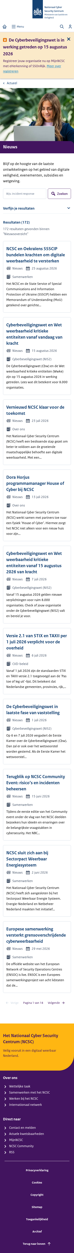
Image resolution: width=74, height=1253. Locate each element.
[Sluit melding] (68, 39)
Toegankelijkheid (37, 1219)
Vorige (15, 1003)
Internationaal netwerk (25, 1105)
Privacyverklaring (37, 1170)
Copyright (37, 1195)
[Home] (4, 26)
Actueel (12, 83)
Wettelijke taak (19, 1086)
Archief (37, 1231)
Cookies (37, 1182)
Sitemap (37, 1207)
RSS (11, 1152)
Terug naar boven (34, 1244)
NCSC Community (21, 1146)
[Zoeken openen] (61, 26)
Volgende (54, 1003)
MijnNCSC (16, 1140)
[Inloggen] (70, 26)
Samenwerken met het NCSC (29, 1092)
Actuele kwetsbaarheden (26, 1134)
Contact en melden (22, 1128)
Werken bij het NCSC (23, 1098)
